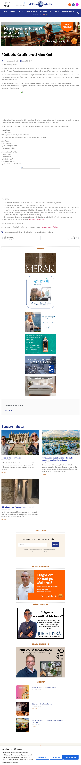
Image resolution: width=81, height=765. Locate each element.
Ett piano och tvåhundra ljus (42, 704)
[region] (40, 755)
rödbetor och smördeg (36, 219)
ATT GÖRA (53, 12)
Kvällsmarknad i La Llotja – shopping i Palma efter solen (47, 721)
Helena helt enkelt (23, 232)
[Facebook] (73, 4)
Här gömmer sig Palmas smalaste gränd (17, 507)
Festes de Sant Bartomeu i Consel (44, 687)
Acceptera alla (71, 757)
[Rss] (69, 4)
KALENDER (40, 682)
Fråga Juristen (40, 604)
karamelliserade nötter (38, 232)
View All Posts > (10, 411)
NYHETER (13, 12)
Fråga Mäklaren (40, 566)
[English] (44, 14)
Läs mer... (34, 692)
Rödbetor (50, 232)
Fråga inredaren (40, 644)
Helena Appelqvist (10, 232)
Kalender (43, 12)
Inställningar (42, 757)
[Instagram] (77, 4)
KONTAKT (35, 14)
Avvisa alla (56, 757)
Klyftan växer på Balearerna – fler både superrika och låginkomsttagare (57, 459)
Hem (5, 12)
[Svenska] (46, 14)
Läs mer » (3, 472)
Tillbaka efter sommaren (11, 458)
